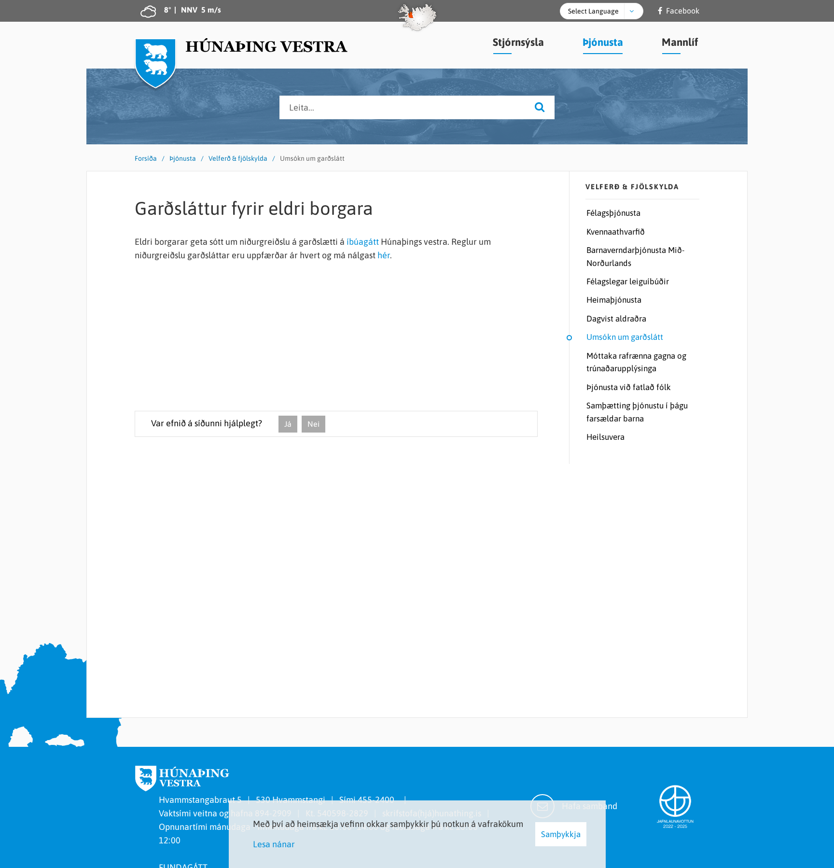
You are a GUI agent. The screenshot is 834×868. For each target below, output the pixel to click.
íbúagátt (363, 242)
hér (383, 255)
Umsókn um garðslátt (312, 158)
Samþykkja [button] (561, 834)
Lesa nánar (274, 844)
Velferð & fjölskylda (237, 158)
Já (288, 424)
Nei (313, 424)
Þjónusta (182, 158)
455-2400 (378, 800)
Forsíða (146, 158)
